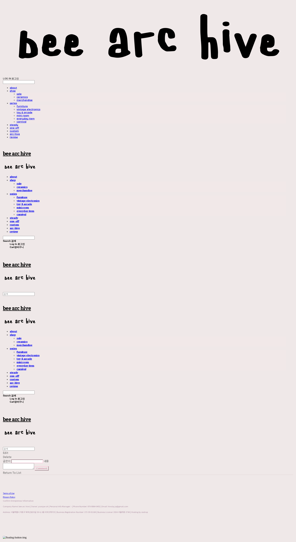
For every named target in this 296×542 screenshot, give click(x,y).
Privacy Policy (9, 497)
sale (19, 94)
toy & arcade (24, 112)
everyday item (26, 118)
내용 (46, 461)
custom (14, 131)
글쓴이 (7, 461)
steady (14, 124)
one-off (14, 127)
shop (13, 90)
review (14, 137)
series (13, 103)
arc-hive (15, 134)
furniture (22, 106)
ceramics (22, 97)
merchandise (25, 100)
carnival (21, 121)
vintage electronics (28, 109)
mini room (23, 115)
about (13, 87)
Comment (41, 468)
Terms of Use (8, 493)
